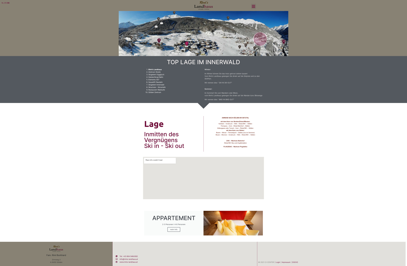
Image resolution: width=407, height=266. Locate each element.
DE (8, 3)
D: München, (236, 149)
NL (3, 3)
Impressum (286, 262)
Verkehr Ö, (229, 137)
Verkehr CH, (245, 137)
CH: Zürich (244, 149)
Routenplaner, (220, 137)
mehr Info (173, 229)
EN (5, 3)
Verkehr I (252, 137)
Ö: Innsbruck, (227, 149)
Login (278, 262)
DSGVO (295, 262)
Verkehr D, (237, 137)
